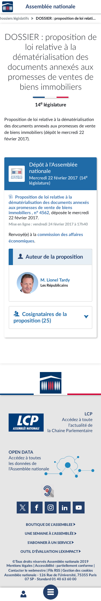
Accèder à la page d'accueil (7, 7)
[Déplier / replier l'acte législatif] (50, 317)
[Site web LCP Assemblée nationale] (50, 422)
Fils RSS (54, 570)
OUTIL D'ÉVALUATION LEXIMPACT (49, 551)
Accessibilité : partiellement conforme (64, 565)
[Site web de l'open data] (50, 461)
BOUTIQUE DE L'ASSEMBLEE (49, 524)
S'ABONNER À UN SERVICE (49, 542)
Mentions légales (19, 565)
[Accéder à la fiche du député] (50, 283)
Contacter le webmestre (27, 570)
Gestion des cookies (77, 570)
